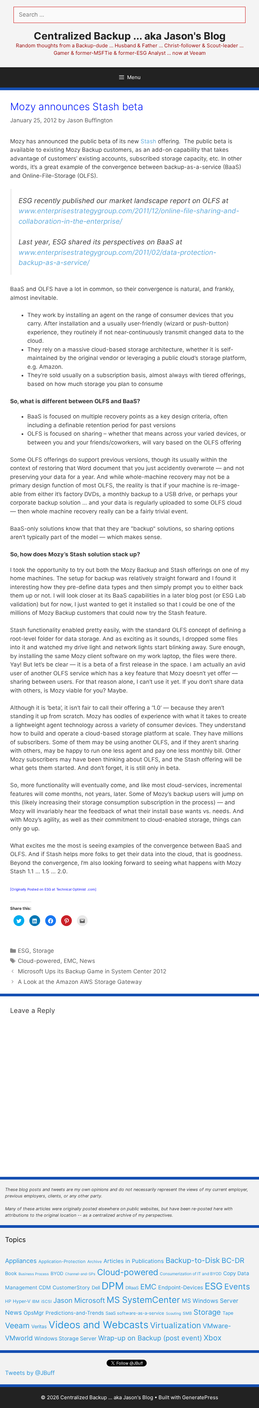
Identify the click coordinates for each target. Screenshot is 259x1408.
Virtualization (175, 1325)
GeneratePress (200, 1397)
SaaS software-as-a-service (135, 1313)
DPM (113, 1286)
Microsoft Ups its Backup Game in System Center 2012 (92, 971)
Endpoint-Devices (180, 1287)
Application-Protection (62, 1261)
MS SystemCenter (143, 1299)
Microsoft (89, 1300)
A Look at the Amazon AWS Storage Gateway (80, 981)
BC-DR (233, 1260)
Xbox (213, 1337)
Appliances (21, 1260)
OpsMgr (34, 1313)
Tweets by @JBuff (30, 1372)
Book (11, 1273)
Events (237, 1286)
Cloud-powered (39, 960)
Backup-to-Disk (193, 1260)
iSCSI (46, 1301)
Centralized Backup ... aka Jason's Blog (130, 36)
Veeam (17, 1325)
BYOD (57, 1273)
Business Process (34, 1274)
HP (8, 1301)
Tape (228, 1313)
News (87, 960)
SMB (187, 1313)
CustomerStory (71, 1287)
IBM (35, 1301)
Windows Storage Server (65, 1338)
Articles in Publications (134, 1261)
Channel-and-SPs (80, 1274)
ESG (23, 950)
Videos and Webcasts (98, 1325)
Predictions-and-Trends (75, 1313)
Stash (148, 141)
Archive (94, 1261)
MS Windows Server (210, 1300)
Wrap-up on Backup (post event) (150, 1338)
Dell (96, 1288)
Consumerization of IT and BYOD (191, 1273)
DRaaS (132, 1287)
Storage (43, 950)
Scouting (173, 1313)
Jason (63, 1300)
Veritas (39, 1327)
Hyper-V (21, 1301)
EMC (70, 960)
